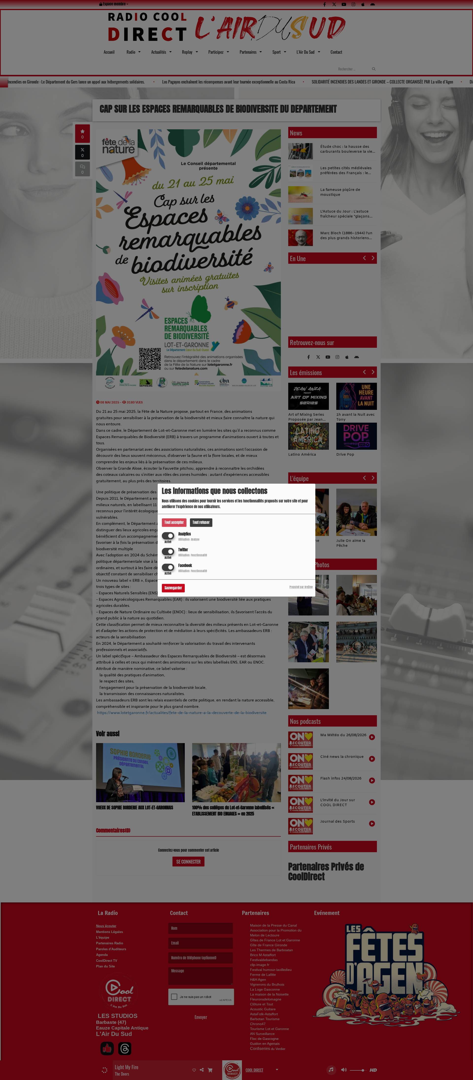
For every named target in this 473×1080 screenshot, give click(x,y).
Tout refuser (201, 522)
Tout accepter (174, 522)
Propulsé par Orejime (301, 587)
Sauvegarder (173, 588)
